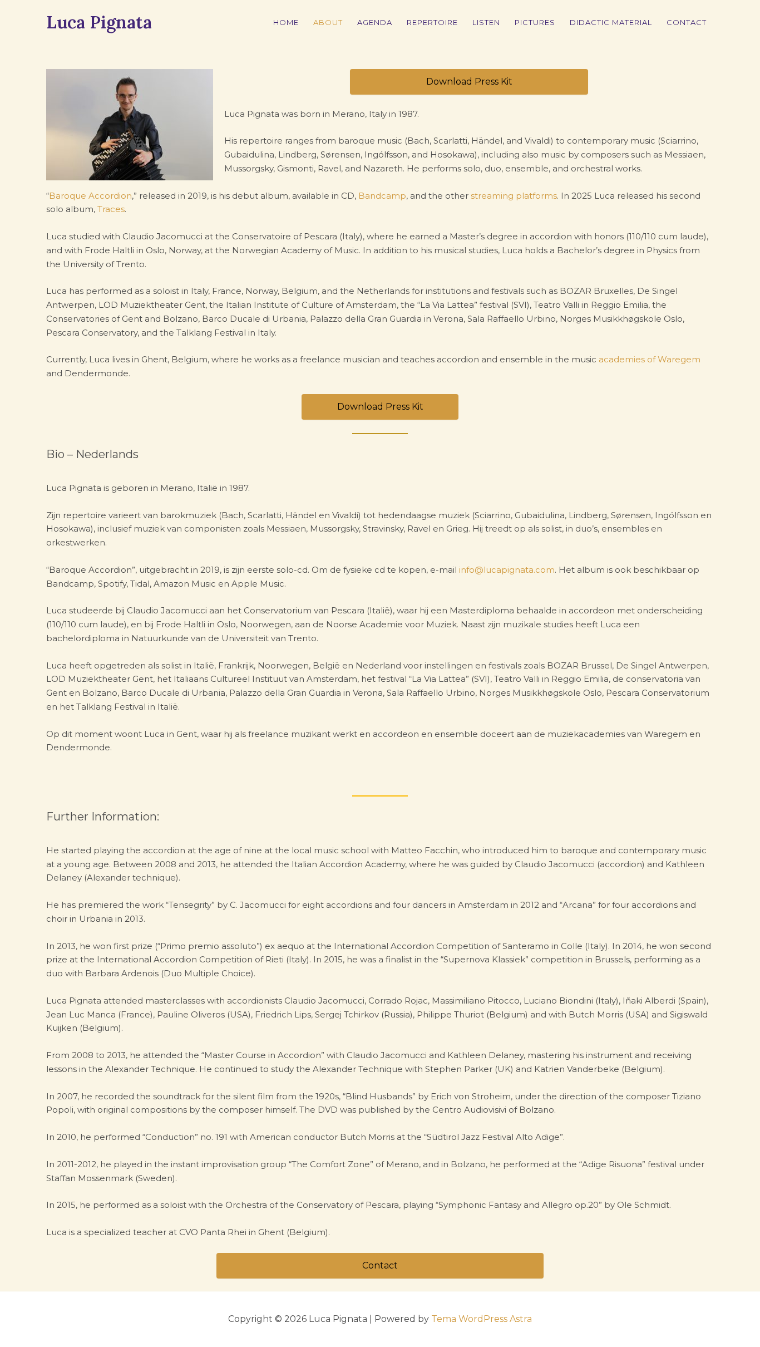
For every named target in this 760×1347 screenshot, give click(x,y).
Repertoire (432, 22)
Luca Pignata (99, 22)
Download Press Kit (469, 81)
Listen (486, 22)
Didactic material (611, 22)
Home (286, 22)
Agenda (374, 22)
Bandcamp (382, 195)
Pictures (535, 22)
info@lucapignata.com (507, 569)
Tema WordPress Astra (481, 1319)
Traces (111, 209)
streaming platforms (514, 195)
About (328, 22)
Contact (687, 22)
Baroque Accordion (90, 195)
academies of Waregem (649, 359)
